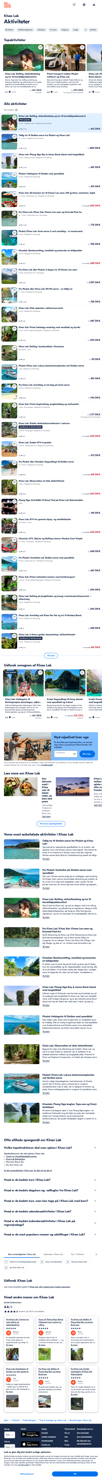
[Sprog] (84, 5)
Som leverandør (83, 1433)
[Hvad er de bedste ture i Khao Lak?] (95, 1180)
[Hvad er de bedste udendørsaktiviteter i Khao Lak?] (95, 1211)
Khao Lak (34, 1287)
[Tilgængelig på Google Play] (30, 1434)
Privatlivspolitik (47, 765)
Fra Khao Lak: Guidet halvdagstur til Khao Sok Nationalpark (81, 1372)
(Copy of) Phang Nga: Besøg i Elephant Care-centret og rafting (50, 1322)
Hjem (6, 1420)
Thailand (15, 1420)
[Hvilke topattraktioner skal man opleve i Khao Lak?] (95, 1147)
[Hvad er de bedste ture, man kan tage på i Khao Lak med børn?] (95, 1201)
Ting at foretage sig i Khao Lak (52, 1420)
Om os (67, 1433)
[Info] (16, 110)
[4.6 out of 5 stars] (11, 1311)
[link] (51, 122)
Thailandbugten (29, 1420)
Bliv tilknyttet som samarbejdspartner (84, 1442)
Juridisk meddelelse (49, 1437)
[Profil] (94, 5)
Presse (67, 1445)
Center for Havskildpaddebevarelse (21, 1156)
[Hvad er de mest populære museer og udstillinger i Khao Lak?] (95, 1234)
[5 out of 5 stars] (18, 1328)
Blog (66, 1441)
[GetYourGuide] (7, 4)
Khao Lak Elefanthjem (15, 1159)
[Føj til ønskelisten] (40, 47)
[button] (51, 122)
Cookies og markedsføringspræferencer (52, 1446)
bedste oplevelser (62, 1287)
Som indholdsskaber (84, 1437)
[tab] (22, 1254)
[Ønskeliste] (74, 5)
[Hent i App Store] (30, 1444)
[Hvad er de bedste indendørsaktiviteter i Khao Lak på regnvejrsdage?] (95, 1223)
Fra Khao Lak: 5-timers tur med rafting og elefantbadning (17, 1322)
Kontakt (45, 1433)
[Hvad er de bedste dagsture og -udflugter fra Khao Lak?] (95, 1190)
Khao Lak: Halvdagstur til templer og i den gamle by (17, 1370)
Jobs (66, 1437)
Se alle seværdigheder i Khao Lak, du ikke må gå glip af (28, 1171)
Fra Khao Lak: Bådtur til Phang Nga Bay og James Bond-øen (82, 1322)
